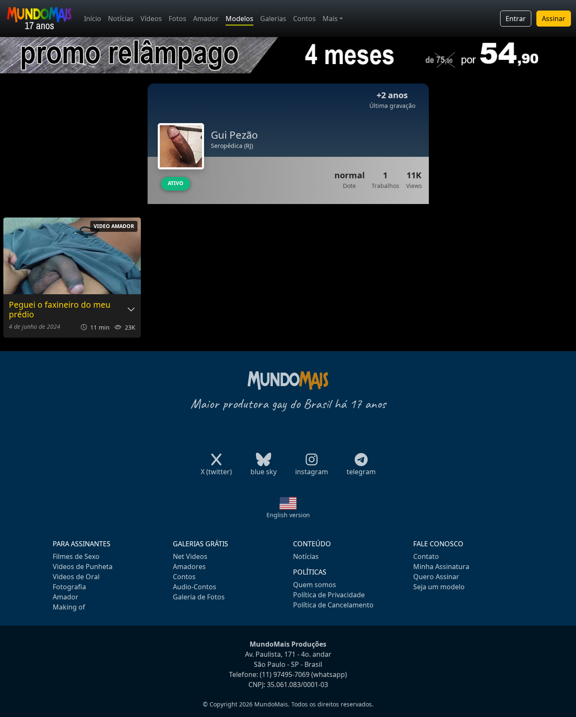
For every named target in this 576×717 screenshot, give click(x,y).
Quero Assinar (436, 576)
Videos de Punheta (83, 566)
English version (288, 515)
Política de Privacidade (329, 594)
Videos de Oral (76, 576)
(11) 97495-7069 (285, 674)
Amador (206, 18)
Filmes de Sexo (76, 556)
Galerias (273, 18)
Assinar (553, 18)
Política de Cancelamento (333, 605)
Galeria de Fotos (199, 597)
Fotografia (69, 586)
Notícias (121, 18)
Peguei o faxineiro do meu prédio (59, 310)
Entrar (516, 18)
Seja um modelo (439, 586)
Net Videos (190, 556)
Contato (426, 556)
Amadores (189, 566)
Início (92, 18)
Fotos (177, 18)
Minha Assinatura (441, 566)
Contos (304, 18)
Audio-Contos (194, 586)
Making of (69, 607)
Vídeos (151, 18)
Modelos (239, 18)
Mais (330, 18)
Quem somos (314, 584)
